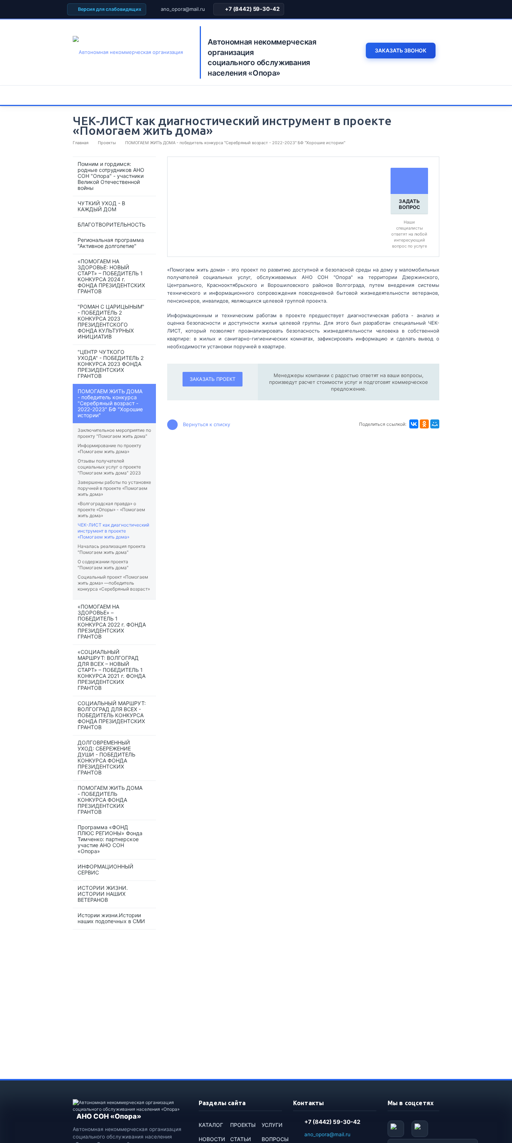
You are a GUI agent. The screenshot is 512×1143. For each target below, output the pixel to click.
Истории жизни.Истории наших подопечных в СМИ (111, 918)
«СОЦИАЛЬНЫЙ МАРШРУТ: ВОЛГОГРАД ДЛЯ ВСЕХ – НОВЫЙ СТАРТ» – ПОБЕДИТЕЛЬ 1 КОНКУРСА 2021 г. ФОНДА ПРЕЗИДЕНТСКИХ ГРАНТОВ (111, 670)
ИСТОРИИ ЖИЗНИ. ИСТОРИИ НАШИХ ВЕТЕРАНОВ (103, 894)
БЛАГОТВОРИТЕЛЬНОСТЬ (111, 224)
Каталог (211, 1125)
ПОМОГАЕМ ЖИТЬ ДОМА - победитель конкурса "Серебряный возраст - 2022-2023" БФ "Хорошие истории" (110, 403)
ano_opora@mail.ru (183, 9)
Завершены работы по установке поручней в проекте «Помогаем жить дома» (114, 488)
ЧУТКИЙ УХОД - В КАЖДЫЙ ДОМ (101, 206)
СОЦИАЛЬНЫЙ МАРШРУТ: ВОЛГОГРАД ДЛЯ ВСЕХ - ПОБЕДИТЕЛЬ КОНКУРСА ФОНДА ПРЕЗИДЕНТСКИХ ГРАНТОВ (112, 715)
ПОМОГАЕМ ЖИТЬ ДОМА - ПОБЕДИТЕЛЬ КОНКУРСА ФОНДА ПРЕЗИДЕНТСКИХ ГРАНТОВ (110, 800)
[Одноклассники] (424, 423)
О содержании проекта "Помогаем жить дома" (103, 564)
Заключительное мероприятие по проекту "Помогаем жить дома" (114, 433)
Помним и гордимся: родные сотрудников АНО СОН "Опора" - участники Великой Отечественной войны (111, 176)
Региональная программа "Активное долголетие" (111, 243)
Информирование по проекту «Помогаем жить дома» (109, 448)
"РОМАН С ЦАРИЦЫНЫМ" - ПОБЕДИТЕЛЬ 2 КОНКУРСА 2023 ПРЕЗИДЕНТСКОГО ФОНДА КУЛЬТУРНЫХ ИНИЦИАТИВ (111, 321)
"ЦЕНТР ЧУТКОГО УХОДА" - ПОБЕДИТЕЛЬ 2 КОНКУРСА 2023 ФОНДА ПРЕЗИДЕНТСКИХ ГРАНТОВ (111, 364)
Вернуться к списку (206, 424)
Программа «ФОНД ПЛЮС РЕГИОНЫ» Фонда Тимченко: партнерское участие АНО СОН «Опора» (110, 839)
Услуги (272, 1125)
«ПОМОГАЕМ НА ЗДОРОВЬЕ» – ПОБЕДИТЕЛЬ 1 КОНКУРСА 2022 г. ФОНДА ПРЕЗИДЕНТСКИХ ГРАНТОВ (112, 621)
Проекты (243, 1125)
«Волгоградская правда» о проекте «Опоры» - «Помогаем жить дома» (111, 509)
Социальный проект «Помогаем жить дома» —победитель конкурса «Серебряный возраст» (114, 583)
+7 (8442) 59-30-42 (252, 9)
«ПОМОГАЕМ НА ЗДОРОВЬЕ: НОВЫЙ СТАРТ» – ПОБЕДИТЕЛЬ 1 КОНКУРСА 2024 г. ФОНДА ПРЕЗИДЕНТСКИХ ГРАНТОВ (111, 276)
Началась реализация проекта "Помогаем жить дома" (111, 549)
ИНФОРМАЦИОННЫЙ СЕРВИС (105, 869)
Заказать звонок (401, 50)
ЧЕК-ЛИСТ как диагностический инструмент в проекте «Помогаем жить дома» (113, 531)
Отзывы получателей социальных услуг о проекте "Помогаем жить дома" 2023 (109, 467)
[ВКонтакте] (413, 423)
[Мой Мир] (434, 423)
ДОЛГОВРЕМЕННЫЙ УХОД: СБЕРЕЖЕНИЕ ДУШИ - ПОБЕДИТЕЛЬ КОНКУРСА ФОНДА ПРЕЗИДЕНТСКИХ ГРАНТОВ (106, 757)
